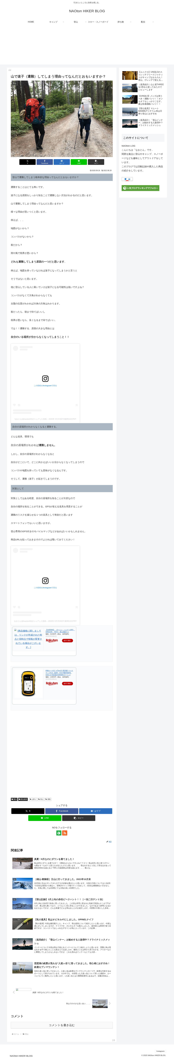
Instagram (160, 1051)
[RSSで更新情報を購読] (64, 832)
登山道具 (24, 799)
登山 (15, 799)
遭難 (48, 799)
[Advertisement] (87, 47)
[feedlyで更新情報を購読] (58, 832)
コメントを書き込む (62, 1025)
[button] (96, 162)
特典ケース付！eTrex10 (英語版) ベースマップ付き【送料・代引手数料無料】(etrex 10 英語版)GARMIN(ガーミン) (59, 673)
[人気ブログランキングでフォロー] (140, 188)
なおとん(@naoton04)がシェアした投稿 (31, 419)
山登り (34, 799)
